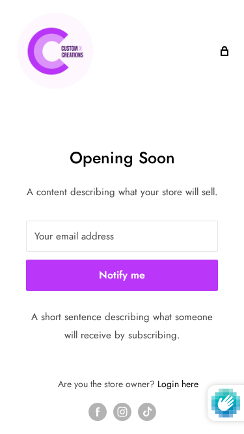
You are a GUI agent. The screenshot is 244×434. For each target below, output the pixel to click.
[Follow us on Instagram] (122, 411)
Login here (177, 383)
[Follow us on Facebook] (97, 411)
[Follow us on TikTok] (147, 411)
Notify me (122, 274)
